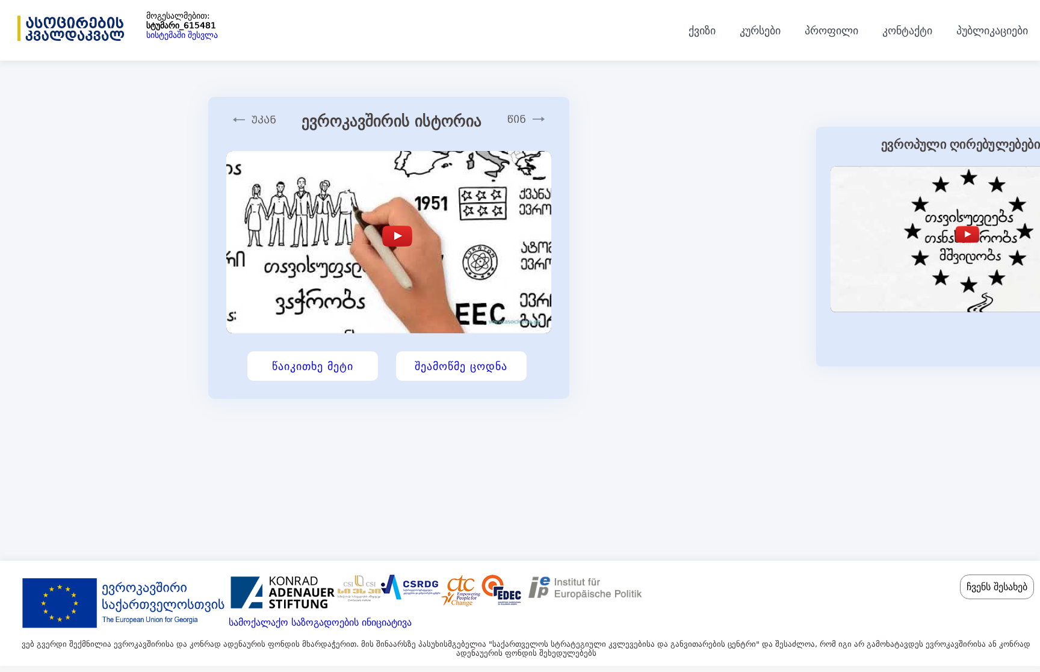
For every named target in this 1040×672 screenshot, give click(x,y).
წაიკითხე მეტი (312, 366)
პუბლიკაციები (992, 30)
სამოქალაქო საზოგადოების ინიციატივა (320, 622)
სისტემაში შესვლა (182, 35)
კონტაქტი (907, 30)
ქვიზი (702, 30)
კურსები (760, 30)
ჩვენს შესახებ (997, 587)
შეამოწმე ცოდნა (461, 366)
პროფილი (831, 30)
